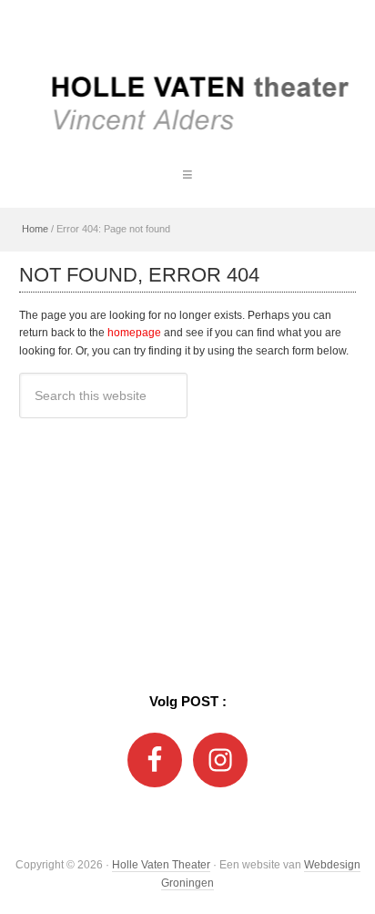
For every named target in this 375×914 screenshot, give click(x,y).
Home (35, 228)
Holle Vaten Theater (187, 73)
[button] (187, 174)
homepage (134, 332)
